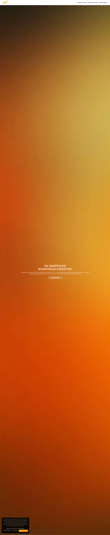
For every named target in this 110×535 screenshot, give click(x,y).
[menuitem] (81, 2)
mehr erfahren (55, 277)
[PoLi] (5, 2)
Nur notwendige (15, 530)
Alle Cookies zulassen (23, 530)
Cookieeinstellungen (7, 530)
